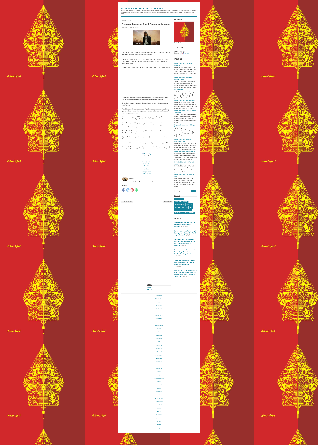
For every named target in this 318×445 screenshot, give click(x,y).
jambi (189, 210)
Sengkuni (177, 207)
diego (159, 332)
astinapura (178, 210)
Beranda (123, 4)
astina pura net (146, 168)
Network (149, 290)
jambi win (146, 170)
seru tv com (146, 160)
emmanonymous (159, 315)
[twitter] (128, 190)
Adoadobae (159, 295)
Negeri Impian (130, 4)
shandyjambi (159, 391)
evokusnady (159, 358)
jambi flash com (146, 158)
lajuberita (159, 424)
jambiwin (159, 411)
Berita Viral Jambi (159, 298)
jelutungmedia (159, 351)
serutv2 (159, 388)
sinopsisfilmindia (159, 394)
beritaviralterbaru (159, 322)
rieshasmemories (159, 365)
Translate (187, 54)
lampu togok (178, 212)
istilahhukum (151, 4)
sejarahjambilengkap (159, 378)
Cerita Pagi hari (179, 199)
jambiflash (159, 418)
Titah (191, 207)
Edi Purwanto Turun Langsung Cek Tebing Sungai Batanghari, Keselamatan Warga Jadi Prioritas (184, 252)
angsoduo (159, 421)
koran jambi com (147, 172)
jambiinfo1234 (159, 345)
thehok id (146, 166)
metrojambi (159, 368)
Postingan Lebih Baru (127, 201)
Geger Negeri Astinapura (181, 201)
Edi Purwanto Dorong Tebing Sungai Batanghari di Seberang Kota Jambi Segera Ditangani (185, 233)
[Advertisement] (146, 81)
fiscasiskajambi (159, 401)
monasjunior (159, 375)
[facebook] (123, 190)
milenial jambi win (146, 162)
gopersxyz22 (159, 335)
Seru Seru (159, 302)
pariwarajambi (159, 361)
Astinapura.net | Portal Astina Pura (142, 8)
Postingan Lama (168, 201)
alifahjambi (159, 318)
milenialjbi (159, 371)
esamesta (159, 408)
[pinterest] (132, 190)
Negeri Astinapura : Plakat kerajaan (184, 151)
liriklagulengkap (159, 355)
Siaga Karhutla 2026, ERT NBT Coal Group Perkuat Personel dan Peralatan (184, 224)
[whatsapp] (136, 190)
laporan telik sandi (189, 212)
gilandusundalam (159, 325)
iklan (184, 210)
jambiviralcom (159, 348)
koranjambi (159, 414)
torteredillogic (159, 404)
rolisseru (159, 328)
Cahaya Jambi (159, 305)
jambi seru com (146, 174)
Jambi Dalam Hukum (140, 4)
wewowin (159, 381)
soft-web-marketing (159, 398)
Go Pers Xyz (146, 164)
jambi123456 (159, 341)
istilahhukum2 (159, 338)
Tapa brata (184, 207)
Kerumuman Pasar (179, 204)
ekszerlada (159, 312)
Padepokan (189, 204)
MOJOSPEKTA (178, 90)
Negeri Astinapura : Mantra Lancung (185, 100)
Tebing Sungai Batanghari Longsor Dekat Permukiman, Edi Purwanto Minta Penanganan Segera (184, 262)
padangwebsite (159, 385)
